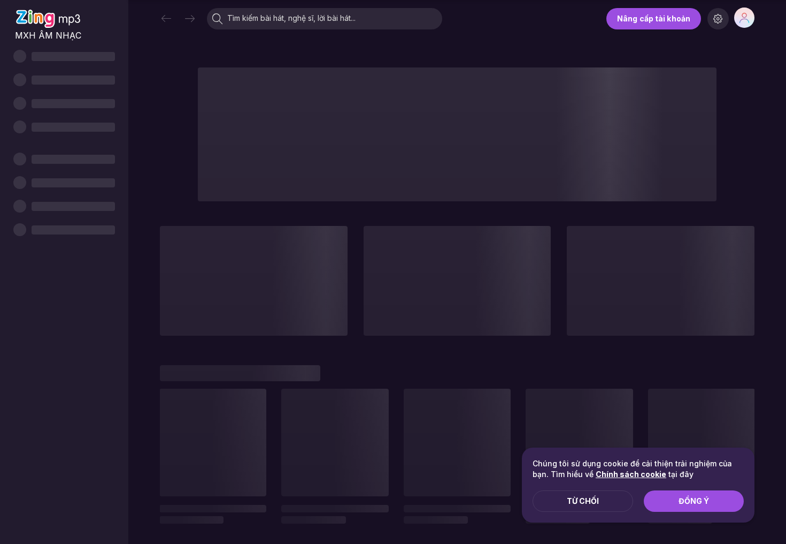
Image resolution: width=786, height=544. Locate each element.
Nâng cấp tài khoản (653, 18)
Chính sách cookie (631, 474)
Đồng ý (694, 500)
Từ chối (583, 500)
